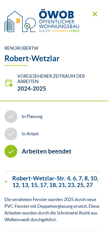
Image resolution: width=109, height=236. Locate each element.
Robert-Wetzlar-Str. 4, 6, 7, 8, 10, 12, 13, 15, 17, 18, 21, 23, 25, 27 (55, 181)
